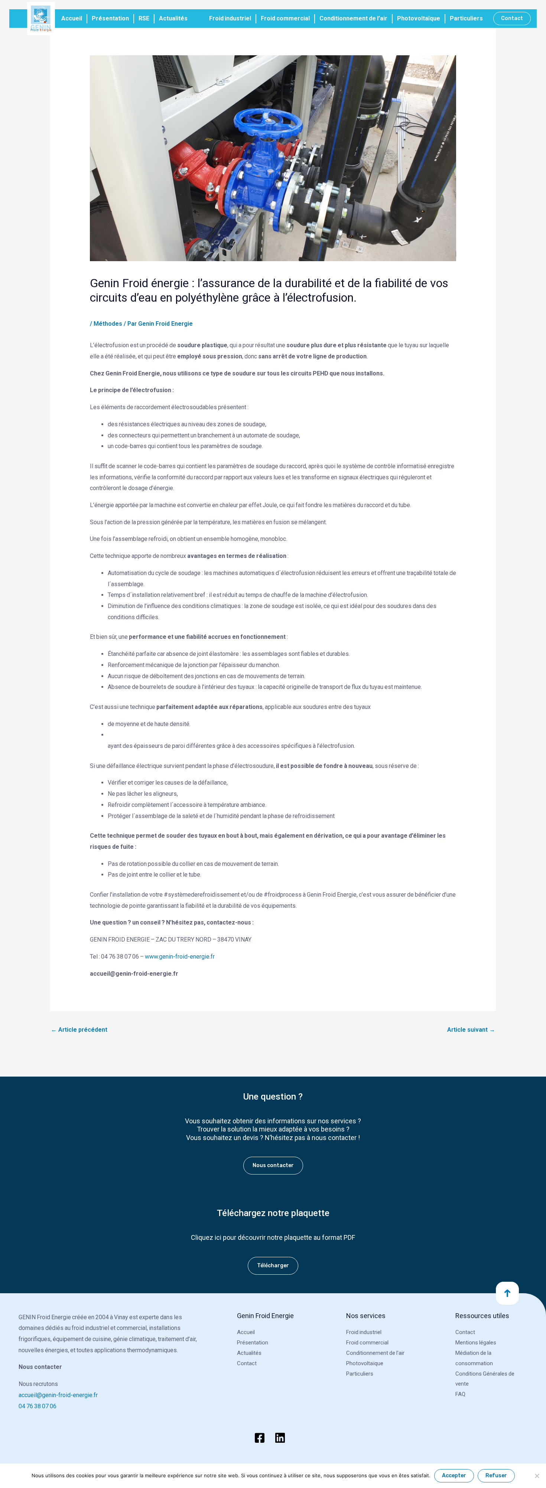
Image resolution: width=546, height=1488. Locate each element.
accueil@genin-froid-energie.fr (58, 1395)
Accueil (71, 18)
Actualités (173, 18)
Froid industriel (230, 18)
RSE (144, 18)
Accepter (454, 1475)
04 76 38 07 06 (37, 1406)
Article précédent (79, 1029)
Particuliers (466, 18)
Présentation (110, 18)
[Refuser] (536, 1475)
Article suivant (471, 1029)
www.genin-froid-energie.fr (180, 956)
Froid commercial (285, 18)
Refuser (496, 1475)
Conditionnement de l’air (353, 18)
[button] (512, 18)
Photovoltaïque (418, 18)
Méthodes (108, 323)
